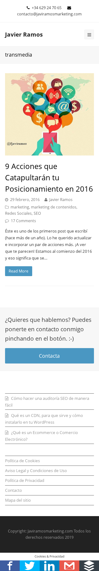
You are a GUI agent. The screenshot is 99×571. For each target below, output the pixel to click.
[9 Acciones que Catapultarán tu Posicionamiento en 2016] (49, 114)
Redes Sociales (18, 213)
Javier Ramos (24, 34)
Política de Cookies (22, 460)
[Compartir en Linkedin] (49, 565)
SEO (37, 213)
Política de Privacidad (24, 480)
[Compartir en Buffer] (89, 565)
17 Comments (23, 220)
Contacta (49, 355)
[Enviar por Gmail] (69, 565)
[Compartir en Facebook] (10, 565)
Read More (18, 271)
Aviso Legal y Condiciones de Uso (36, 470)
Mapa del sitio (18, 500)
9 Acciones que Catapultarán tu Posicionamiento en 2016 (49, 177)
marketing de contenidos (53, 207)
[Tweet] (29, 565)
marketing (20, 207)
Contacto (13, 490)
